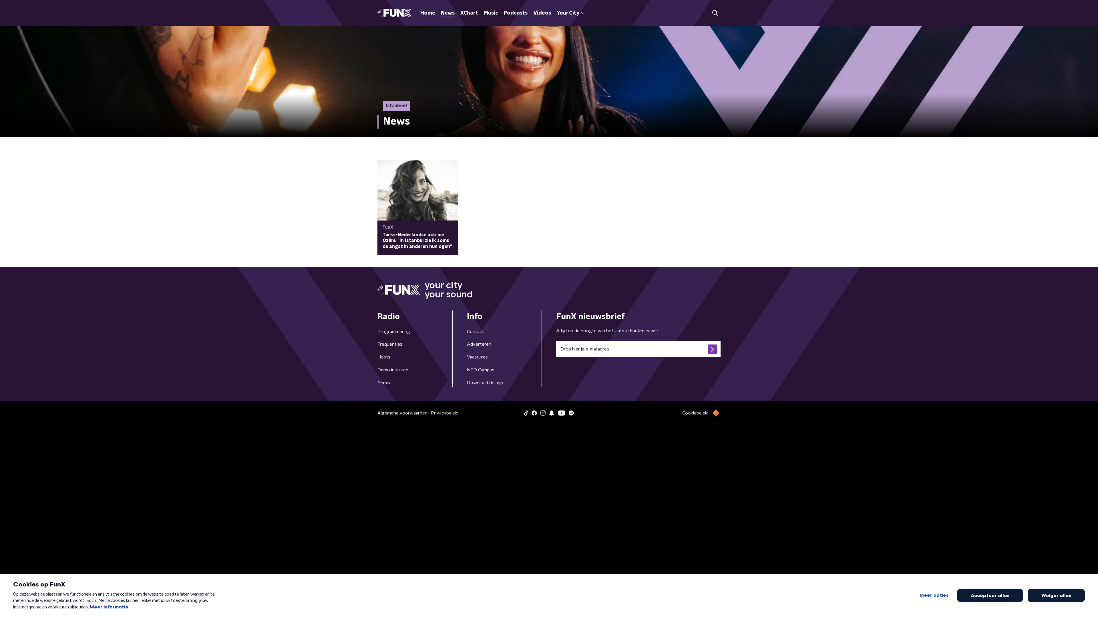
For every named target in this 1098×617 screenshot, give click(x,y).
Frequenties (389, 344)
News (448, 13)
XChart (469, 13)
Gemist (384, 382)
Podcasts (516, 13)
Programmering (393, 331)
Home (427, 13)
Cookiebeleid (695, 413)
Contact (475, 331)
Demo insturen (392, 370)
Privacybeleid (444, 413)
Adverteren (479, 344)
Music (491, 13)
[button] (715, 13)
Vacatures (477, 357)
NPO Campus (480, 370)
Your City (568, 13)
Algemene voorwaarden (402, 413)
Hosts (383, 357)
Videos (542, 13)
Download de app (485, 382)
